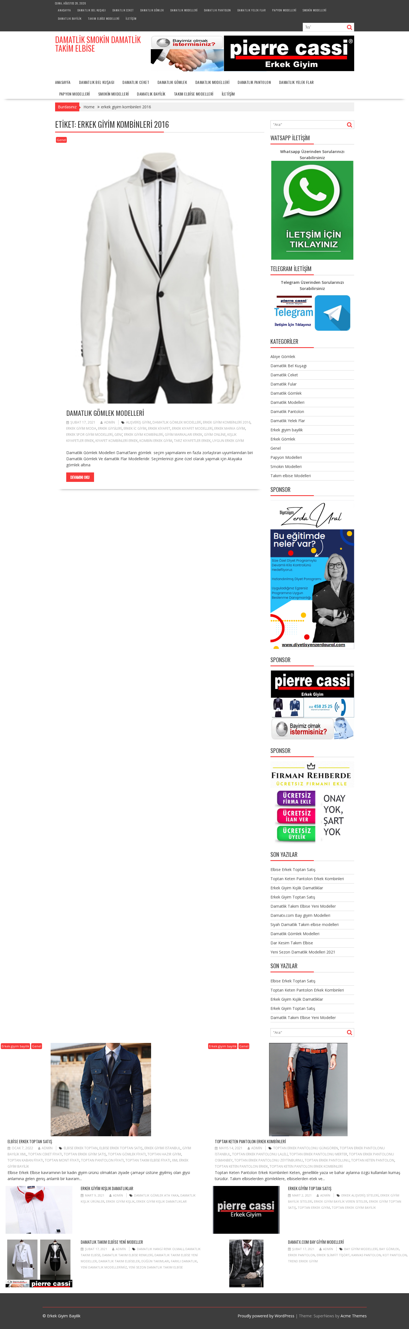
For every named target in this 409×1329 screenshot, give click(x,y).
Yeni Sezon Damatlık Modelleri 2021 (302, 952)
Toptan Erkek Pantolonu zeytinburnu (268, 1160)
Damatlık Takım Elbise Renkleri (127, 1255)
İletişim (131, 18)
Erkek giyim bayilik (286, 429)
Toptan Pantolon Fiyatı (102, 1160)
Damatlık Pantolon (217, 10)
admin (109, 422)
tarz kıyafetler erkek (192, 440)
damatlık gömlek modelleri (176, 422)
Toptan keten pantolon (372, 1160)
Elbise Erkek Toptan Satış (293, 869)
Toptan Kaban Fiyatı (25, 1160)
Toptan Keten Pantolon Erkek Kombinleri (307, 878)
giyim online (215, 434)
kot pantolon (395, 1255)
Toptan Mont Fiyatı (62, 1160)
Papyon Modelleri (284, 10)
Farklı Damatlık (184, 1261)
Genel (61, 140)
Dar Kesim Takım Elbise (291, 942)
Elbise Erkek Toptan (81, 1148)
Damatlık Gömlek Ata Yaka (156, 1195)
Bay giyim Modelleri (361, 1249)
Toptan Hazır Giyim (164, 1154)
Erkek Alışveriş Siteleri (360, 1195)
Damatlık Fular (283, 384)
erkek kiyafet (159, 428)
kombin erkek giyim (155, 440)
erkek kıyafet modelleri (192, 428)
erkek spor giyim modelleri (89, 434)
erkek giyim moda (81, 428)
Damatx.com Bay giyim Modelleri (300, 915)
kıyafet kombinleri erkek (116, 440)
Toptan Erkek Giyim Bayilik (354, 1207)
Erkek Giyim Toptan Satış (292, 897)
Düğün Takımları (155, 1261)
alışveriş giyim (138, 422)
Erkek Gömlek (282, 439)
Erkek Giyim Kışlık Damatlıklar (296, 887)
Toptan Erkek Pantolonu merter (318, 1154)
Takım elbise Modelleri (103, 18)
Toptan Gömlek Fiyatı (127, 1154)
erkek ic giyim (135, 428)
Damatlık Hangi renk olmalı (160, 1249)
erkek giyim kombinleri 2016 (226, 422)
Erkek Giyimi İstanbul (162, 1148)
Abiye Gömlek (282, 356)
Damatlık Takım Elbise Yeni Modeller (303, 906)
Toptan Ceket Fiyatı (45, 1154)
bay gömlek (389, 1249)
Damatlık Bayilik (70, 18)
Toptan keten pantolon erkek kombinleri (306, 1166)
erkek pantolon (301, 1255)
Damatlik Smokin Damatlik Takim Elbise (98, 44)
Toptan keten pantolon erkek (241, 1166)
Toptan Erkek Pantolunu (327, 1160)
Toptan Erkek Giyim (314, 1207)
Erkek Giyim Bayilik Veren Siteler (340, 1201)
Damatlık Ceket (123, 10)
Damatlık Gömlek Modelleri (105, 413)
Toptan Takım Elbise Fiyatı (147, 1160)
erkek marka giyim (229, 428)
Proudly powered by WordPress (266, 1315)
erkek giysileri (110, 428)
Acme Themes (354, 1315)
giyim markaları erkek (183, 434)
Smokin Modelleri (314, 10)
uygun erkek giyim (228, 440)
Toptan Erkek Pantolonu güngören (305, 1148)
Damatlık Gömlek (152, 10)
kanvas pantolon (366, 1255)
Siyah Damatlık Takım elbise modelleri (304, 924)
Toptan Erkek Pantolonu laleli (260, 1154)
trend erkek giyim (303, 1261)
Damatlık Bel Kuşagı (91, 10)
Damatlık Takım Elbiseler (119, 1261)
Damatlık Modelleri (184, 10)
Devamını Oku (80, 477)
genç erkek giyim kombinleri (138, 434)
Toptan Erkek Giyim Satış (85, 1154)
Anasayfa (64, 10)
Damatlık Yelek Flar (251, 10)
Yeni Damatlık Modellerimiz (104, 1267)
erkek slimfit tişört (333, 1255)
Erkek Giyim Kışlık (120, 1201)
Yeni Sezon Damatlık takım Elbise (156, 1267)
